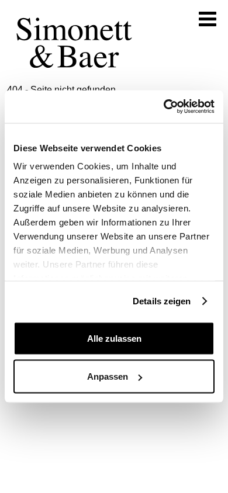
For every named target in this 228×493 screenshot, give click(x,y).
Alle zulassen (114, 338)
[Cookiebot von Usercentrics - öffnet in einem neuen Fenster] (164, 106)
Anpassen (107, 376)
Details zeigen (162, 301)
